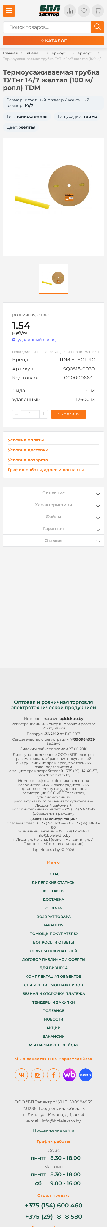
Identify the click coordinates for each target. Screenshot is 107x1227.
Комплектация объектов (53, 976)
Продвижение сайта (53, 1130)
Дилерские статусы (53, 883)
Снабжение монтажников (53, 985)
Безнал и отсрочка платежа (53, 994)
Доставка (53, 900)
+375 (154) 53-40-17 (78, 809)
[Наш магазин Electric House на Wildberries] (69, 1074)
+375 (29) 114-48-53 (80, 771)
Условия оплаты (26, 440)
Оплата (53, 908)
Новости (53, 1019)
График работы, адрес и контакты (46, 469)
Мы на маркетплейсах (53, 1045)
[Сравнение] (70, 10)
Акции (53, 1028)
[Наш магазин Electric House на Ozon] (85, 1074)
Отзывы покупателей (53, 951)
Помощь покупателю (53, 934)
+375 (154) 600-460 (53, 823)
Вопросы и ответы (53, 942)
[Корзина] (98, 10)
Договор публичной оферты (53, 960)
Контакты (53, 891)
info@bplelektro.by (53, 775)
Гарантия (54, 925)
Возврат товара (54, 917)
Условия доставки (28, 449)
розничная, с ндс (30, 314)
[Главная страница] (50, 11)
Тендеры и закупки (53, 1002)
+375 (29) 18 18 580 (53, 1216)
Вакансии (54, 1036)
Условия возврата (28, 460)
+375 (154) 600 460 (53, 1205)
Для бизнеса (54, 968)
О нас (54, 874)
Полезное (53, 1011)
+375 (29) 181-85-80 (75, 825)
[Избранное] (84, 10)
